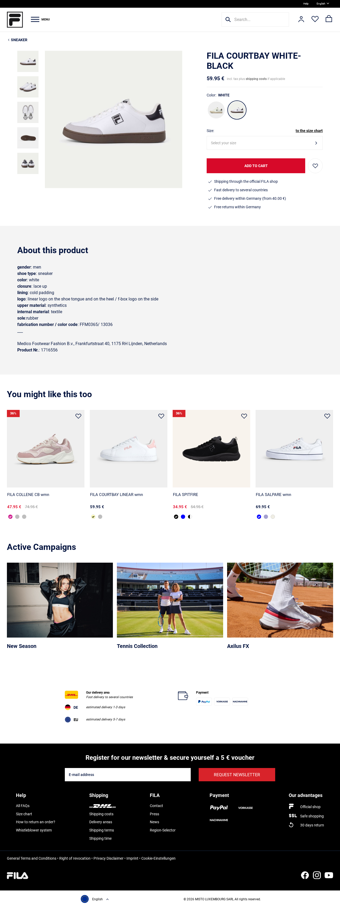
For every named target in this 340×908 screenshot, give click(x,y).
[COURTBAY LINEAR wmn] (128, 448)
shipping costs (256, 79)
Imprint (132, 858)
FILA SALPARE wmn (273, 494)
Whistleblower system (34, 830)
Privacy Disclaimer (109, 858)
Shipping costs (101, 814)
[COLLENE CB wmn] (45, 448)
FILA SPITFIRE (185, 494)
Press (154, 814)
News (154, 822)
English (321, 3)
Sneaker (19, 40)
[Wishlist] (315, 20)
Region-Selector (163, 830)
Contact (156, 806)
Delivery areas (100, 822)
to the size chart (309, 131)
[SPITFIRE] (211, 448)
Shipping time (100, 838)
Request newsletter (237, 774)
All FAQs (22, 806)
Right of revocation (75, 858)
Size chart (24, 814)
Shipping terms (101, 830)
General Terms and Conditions (31, 858)
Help (306, 3)
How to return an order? (35, 822)
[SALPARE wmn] (294, 448)
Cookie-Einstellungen (158, 858)
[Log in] (301, 20)
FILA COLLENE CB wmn (28, 494)
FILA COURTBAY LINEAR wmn (116, 494)
